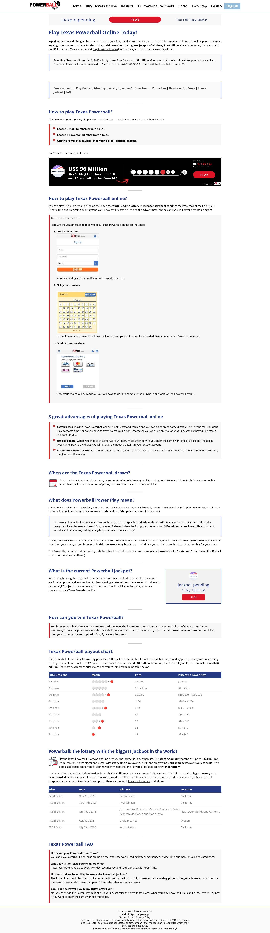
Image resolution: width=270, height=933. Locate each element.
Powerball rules (63, 88)
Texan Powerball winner (73, 64)
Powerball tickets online (118, 209)
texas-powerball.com (129, 911)
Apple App (143, 914)
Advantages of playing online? (113, 88)
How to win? (177, 88)
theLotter (101, 206)
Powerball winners (139, 781)
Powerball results (184, 394)
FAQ (68, 92)
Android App (128, 914)
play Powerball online (105, 49)
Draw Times (142, 88)
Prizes (191, 88)
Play (135, 19)
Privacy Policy (143, 917)
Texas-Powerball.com (45, 6)
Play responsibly (167, 928)
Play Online (83, 88)
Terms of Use (126, 917)
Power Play (159, 88)
